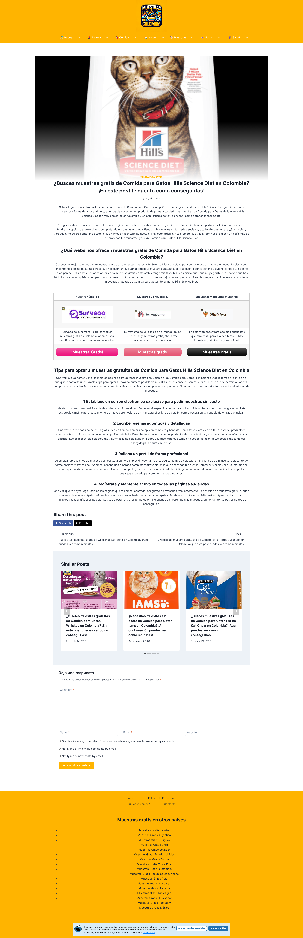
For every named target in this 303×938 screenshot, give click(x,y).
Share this (65, 523)
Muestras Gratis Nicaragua (154, 893)
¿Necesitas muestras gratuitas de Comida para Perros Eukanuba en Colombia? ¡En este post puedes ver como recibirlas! (201, 539)
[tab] (145, 653)
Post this (84, 523)
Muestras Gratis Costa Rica (154, 864)
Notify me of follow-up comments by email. (89, 748)
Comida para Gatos (151, 177)
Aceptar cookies (218, 928)
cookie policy (149, 932)
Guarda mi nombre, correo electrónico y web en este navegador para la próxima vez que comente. (118, 741)
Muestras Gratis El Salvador (154, 898)
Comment (67, 689)
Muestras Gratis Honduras (154, 883)
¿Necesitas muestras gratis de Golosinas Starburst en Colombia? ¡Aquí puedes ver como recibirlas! (104, 539)
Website (192, 732)
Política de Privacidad (161, 798)
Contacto (169, 804)
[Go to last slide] (67, 611)
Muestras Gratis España (154, 830)
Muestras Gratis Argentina (154, 835)
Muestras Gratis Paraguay (154, 902)
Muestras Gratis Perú (154, 878)
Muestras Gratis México (154, 907)
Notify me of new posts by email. (83, 756)
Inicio (131, 798)
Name (65, 732)
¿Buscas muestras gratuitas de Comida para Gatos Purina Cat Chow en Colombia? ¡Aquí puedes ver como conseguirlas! (213, 625)
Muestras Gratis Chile (154, 844)
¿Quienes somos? (139, 804)
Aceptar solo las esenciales (191, 928)
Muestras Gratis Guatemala (154, 869)
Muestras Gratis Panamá (154, 888)
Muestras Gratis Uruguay (154, 840)
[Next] (236, 611)
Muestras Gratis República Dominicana (154, 873)
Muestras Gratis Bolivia (154, 859)
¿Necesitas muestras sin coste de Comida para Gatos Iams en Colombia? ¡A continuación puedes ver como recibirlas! (150, 625)
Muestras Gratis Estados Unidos (154, 854)
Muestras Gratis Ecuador (154, 849)
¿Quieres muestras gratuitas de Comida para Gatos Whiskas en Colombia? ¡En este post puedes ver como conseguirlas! (88, 625)
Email (127, 732)
